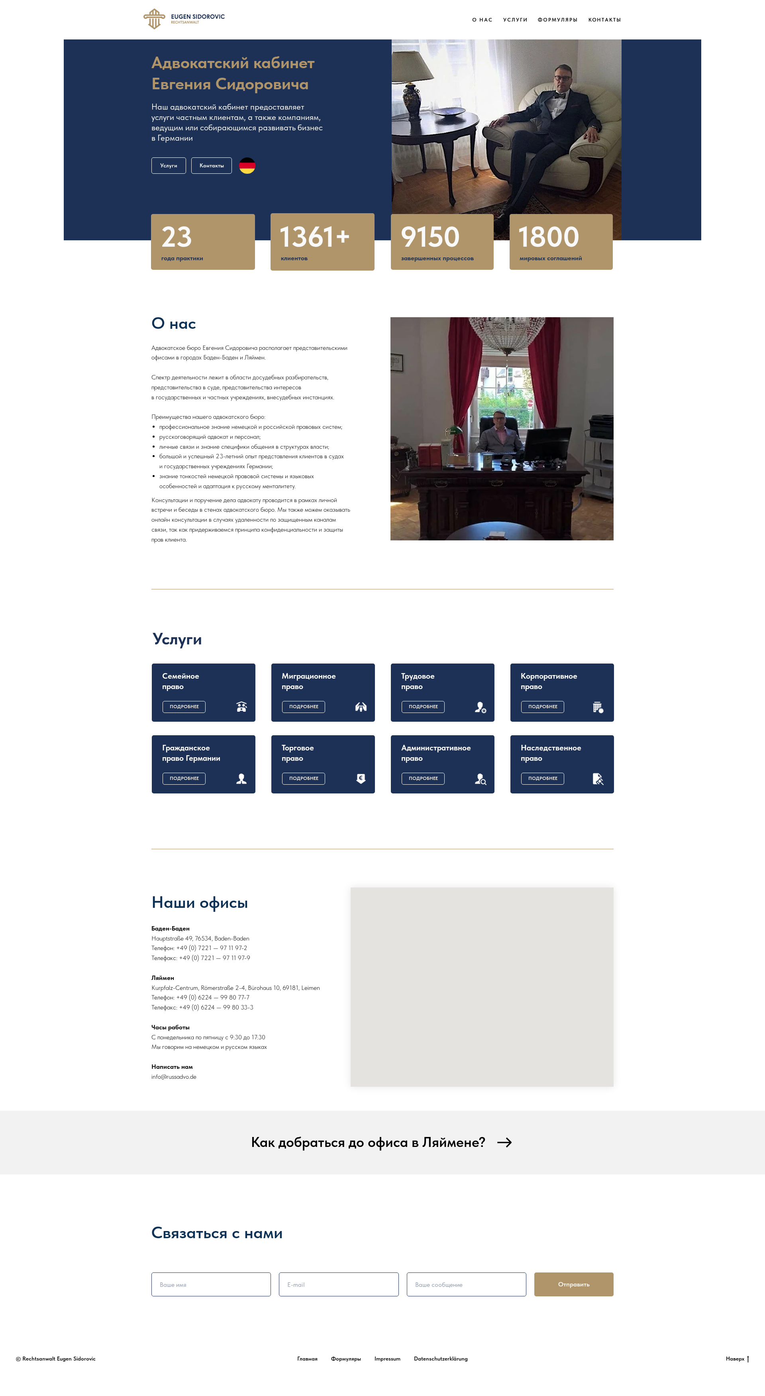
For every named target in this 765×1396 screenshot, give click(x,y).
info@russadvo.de (173, 1076)
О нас (482, 20)
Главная (307, 1358)
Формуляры (558, 20)
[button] (184, 707)
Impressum (387, 1358)
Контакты (605, 20)
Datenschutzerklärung (441, 1358)
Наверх (735, 1358)
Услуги (515, 20)
